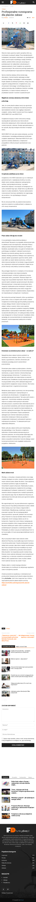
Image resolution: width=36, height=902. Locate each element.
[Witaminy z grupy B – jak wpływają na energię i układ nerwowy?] (6, 800)
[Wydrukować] (28, 23)
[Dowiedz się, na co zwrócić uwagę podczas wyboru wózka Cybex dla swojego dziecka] (6, 677)
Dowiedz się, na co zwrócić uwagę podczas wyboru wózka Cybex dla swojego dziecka (22, 675)
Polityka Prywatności (7, 893)
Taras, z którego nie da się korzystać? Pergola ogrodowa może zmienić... (22, 791)
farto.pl (22, 900)
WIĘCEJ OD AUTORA (21, 646)
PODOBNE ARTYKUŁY (8, 646)
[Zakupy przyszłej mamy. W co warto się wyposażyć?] (6, 685)
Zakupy (11, 6)
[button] (2, 2)
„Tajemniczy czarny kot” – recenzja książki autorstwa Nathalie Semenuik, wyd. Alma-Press (10, 638)
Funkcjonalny (23, 777)
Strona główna (5, 6)
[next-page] (5, 700)
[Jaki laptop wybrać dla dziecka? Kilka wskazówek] (6, 693)
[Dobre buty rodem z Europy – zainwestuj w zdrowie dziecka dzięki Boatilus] (6, 784)
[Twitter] (12, 23)
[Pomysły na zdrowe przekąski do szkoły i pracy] (6, 816)
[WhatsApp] (20, 23)
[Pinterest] (16, 23)
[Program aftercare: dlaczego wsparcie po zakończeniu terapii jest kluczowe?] (6, 808)
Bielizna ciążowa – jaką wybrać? (19, 659)
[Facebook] (8, 23)
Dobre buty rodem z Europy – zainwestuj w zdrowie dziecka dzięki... (20, 783)
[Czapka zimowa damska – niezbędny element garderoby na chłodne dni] (6, 653)
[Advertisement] (18, 606)
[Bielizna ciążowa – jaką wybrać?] (6, 661)
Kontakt (5, 877)
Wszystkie (14, 777)
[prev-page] (3, 700)
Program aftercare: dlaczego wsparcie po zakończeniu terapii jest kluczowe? (22, 807)
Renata (6, 17)
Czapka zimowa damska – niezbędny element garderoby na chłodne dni (20, 651)
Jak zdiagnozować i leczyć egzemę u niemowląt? (26, 636)
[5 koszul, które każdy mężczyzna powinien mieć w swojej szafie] (6, 669)
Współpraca (6, 882)
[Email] (24, 23)
